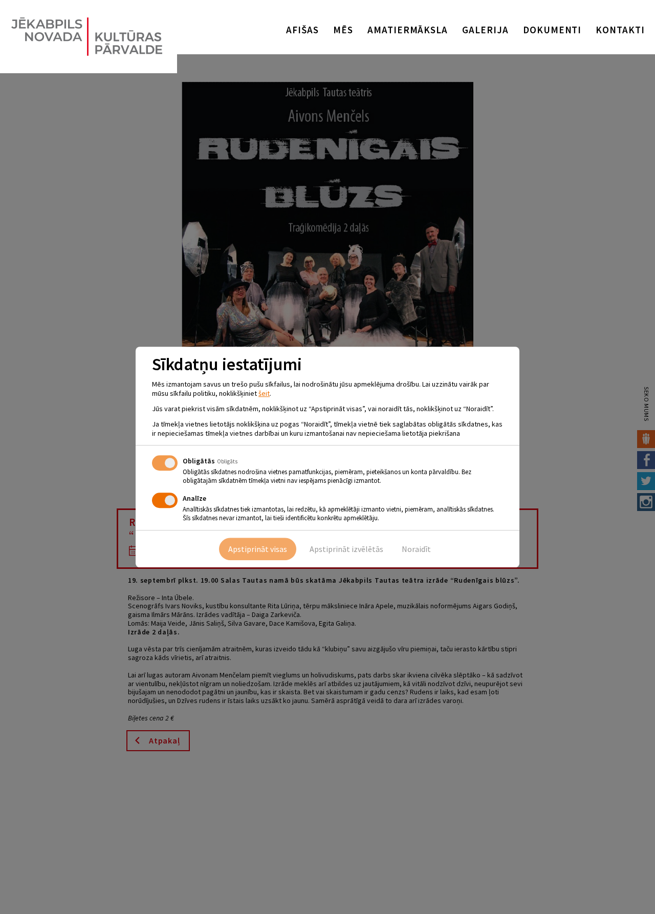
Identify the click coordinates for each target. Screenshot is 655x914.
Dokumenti (552, 30)
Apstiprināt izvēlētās (346, 549)
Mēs (343, 30)
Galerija (485, 30)
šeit (264, 393)
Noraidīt (416, 549)
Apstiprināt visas (257, 549)
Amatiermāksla (407, 30)
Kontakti (620, 30)
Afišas (302, 30)
